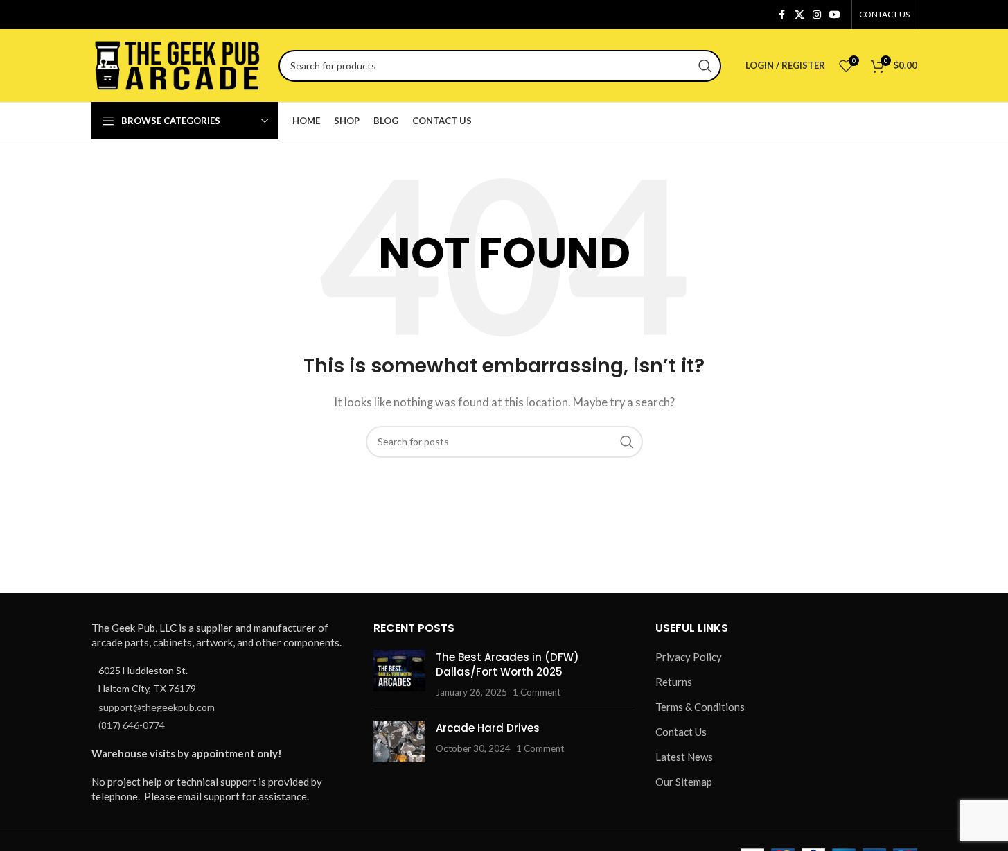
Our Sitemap (683, 781)
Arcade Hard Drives (488, 728)
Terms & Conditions (700, 706)
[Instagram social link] (816, 15)
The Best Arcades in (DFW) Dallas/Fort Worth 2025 (507, 664)
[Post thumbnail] (399, 674)
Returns (673, 682)
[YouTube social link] (835, 15)
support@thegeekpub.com (156, 707)
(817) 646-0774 (131, 725)
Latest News (684, 756)
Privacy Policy (688, 657)
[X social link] (799, 15)
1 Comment (536, 692)
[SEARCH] (705, 66)
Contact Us (681, 731)
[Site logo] (178, 64)
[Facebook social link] (782, 15)
